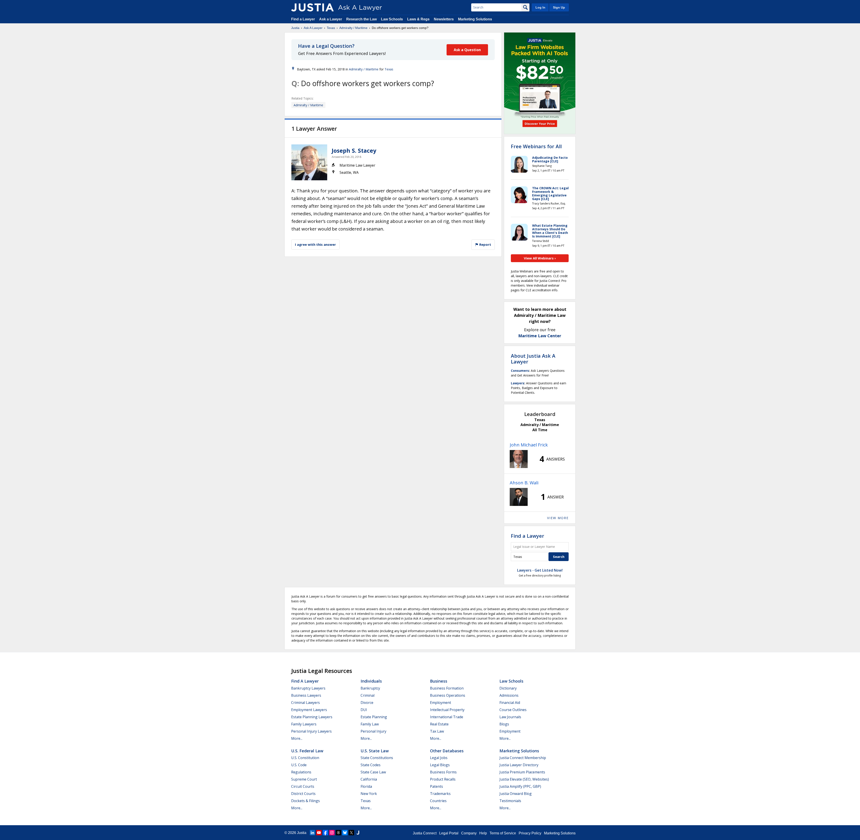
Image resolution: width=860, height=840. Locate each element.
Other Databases (447, 750)
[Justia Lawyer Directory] (358, 832)
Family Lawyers (303, 724)
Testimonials (510, 800)
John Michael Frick (529, 445)
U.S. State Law (375, 750)
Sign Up (559, 7)
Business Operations (447, 695)
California (369, 779)
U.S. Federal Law (307, 750)
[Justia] (312, 7)
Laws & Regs (418, 19)
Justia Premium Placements (522, 772)
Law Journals (510, 716)
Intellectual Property (447, 709)
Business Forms (443, 772)
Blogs (504, 724)
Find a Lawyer (303, 19)
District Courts (303, 793)
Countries (438, 800)
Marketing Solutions (475, 19)
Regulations (301, 772)
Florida (366, 786)
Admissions (508, 695)
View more (558, 518)
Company (469, 833)
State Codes (371, 764)
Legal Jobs (438, 757)
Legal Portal (448, 833)
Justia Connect (424, 833)
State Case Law (373, 772)
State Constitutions (377, 757)
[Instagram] (332, 832)
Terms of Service (503, 833)
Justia (295, 28)
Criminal (367, 695)
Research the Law (361, 19)
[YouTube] (319, 832)
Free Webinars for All (536, 146)
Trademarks (440, 793)
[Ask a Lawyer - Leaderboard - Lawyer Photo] (519, 459)
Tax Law (437, 731)
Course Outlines (513, 709)
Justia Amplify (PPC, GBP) (520, 786)
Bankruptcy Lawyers (308, 688)
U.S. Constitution (305, 757)
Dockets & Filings (305, 800)
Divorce (367, 702)
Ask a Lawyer (331, 19)
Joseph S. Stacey (354, 150)
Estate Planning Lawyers (311, 716)
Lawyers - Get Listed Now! (540, 570)
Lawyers (517, 383)
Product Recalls (443, 779)
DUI (364, 709)
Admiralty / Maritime (353, 28)
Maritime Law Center (539, 335)
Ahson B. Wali (524, 483)
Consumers (520, 370)
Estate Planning (374, 716)
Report (484, 244)
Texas (331, 28)
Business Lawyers (306, 695)
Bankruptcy (370, 688)
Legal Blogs (440, 764)
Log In (540, 7)
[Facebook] (325, 832)
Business (438, 681)
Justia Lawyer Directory (518, 764)
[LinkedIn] (312, 832)
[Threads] (338, 832)
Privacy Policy (530, 833)
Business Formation (447, 688)
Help (483, 833)
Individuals (371, 681)
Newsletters (444, 19)
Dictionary (508, 688)
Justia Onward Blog (515, 793)
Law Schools (392, 19)
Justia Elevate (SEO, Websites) (524, 779)
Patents (436, 786)
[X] (351, 832)
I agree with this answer (315, 244)
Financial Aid (509, 702)
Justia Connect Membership (522, 757)
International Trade (446, 716)
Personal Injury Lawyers (311, 731)
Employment (440, 702)
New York (369, 793)
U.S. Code (299, 764)
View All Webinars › (540, 258)
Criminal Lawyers (305, 702)
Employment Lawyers (309, 709)
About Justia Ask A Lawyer (533, 358)
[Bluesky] (345, 832)
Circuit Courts (302, 786)
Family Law (370, 724)
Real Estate (439, 724)
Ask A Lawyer (313, 28)
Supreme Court (304, 779)
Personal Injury (373, 731)
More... (296, 738)
